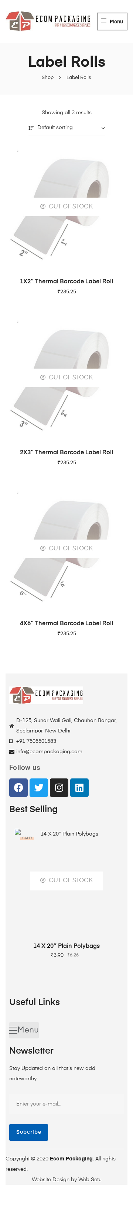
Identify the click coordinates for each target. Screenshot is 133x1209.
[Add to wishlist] (109, 838)
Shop (48, 77)
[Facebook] (18, 787)
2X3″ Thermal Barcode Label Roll (66, 453)
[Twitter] (39, 787)
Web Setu (90, 1179)
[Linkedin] (79, 787)
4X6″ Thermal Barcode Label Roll (66, 624)
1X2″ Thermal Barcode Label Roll (66, 282)
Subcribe (28, 1132)
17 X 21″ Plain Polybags (66, 946)
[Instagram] (59, 787)
